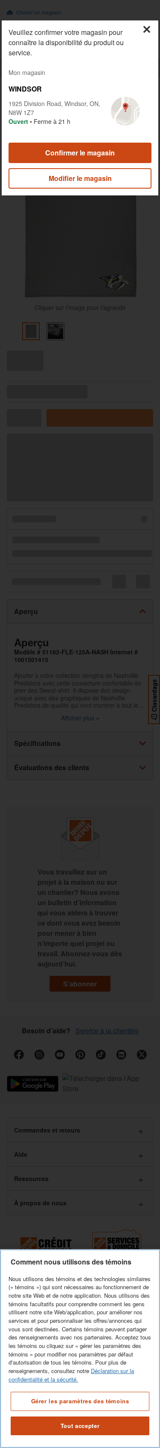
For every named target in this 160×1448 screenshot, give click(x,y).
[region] (80, 1348)
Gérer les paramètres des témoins (80, 1401)
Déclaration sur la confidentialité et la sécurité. (71, 1375)
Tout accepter (80, 1426)
